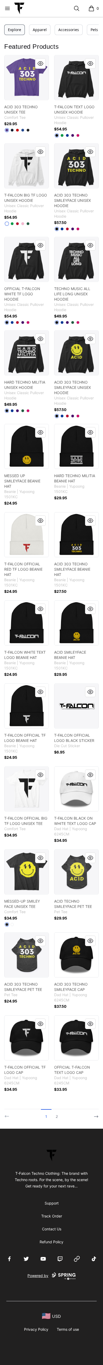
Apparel (40, 29)
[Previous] (8, 1114)
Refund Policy (51, 1242)
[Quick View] (40, 63)
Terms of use (68, 1329)
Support (52, 1203)
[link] (26, 77)
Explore (14, 29)
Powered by (37, 1275)
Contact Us (51, 1229)
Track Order (51, 1216)
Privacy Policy (36, 1329)
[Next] (94, 1114)
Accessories (68, 29)
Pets (94, 29)
